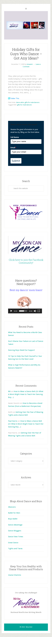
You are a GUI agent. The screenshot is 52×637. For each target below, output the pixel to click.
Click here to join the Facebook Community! (26, 261)
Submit (16, 160)
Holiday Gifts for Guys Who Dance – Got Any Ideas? (26, 53)
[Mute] (35, 311)
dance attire (20, 102)
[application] (25, 303)
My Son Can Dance (26, 25)
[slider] (23, 311)
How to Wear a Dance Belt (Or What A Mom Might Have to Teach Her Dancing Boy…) (25, 394)
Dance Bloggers (14, 531)
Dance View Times (15, 537)
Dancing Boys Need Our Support (21, 350)
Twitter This (14, 98)
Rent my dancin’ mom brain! (26, 290)
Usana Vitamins (14, 575)
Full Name (15, 137)
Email (13, 148)
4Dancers (12, 507)
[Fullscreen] (39, 311)
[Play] (11, 311)
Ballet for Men (14, 513)
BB (9, 391)
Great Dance (13, 543)
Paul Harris (12, 421)
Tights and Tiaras (15, 548)
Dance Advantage (15, 525)
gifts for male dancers (32, 102)
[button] (25, 304)
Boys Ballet (12, 519)
